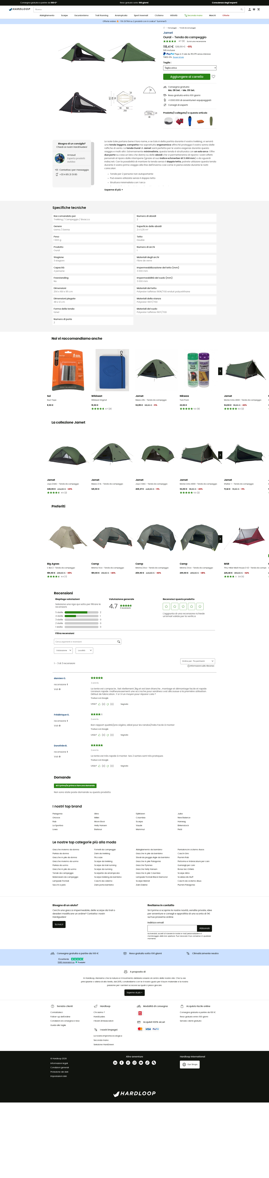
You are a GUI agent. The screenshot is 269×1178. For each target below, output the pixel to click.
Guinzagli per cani (186, 865)
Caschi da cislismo (103, 881)
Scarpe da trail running (105, 865)
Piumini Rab (183, 857)
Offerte (225, 16)
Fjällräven (140, 814)
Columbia (140, 818)
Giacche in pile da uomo (64, 869)
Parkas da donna (61, 854)
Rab (54, 822)
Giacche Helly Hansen (146, 869)
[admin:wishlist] (213, 77)
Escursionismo (82, 16)
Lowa (55, 829)
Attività (173, 16)
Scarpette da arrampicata (107, 873)
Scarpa (139, 822)
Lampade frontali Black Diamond (151, 877)
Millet (96, 818)
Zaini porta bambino (104, 885)
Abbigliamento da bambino (149, 850)
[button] (82, 51)
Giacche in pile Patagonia (148, 861)
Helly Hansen (100, 826)
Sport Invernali (141, 16)
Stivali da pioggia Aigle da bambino (153, 857)
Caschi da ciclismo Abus (189, 881)
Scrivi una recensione (196, 41)
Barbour (98, 829)
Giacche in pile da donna (65, 857)
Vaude (139, 826)
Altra (96, 814)
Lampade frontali (61, 881)
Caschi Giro (183, 854)
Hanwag (182, 822)
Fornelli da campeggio (105, 850)
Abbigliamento (47, 16)
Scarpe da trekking (103, 861)
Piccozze (98, 857)
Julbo (180, 814)
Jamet (168, 32)
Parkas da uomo (60, 865)
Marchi (212, 16)
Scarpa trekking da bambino (108, 877)
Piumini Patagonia (186, 885)
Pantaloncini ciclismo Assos (191, 850)
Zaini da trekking (102, 854)
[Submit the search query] (241, 10)
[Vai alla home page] (165, 28)
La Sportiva (58, 826)
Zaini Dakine (142, 885)
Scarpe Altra (183, 873)
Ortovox (56, 818)
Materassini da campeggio (65, 877)
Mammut (140, 829)
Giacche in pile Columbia (148, 873)
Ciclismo (159, 16)
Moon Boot (99, 822)
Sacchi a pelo (59, 885)
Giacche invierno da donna (66, 850)
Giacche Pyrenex (144, 865)
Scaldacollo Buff (185, 877)
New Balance (184, 818)
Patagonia (57, 814)
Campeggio (172, 28)
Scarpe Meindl (143, 881)
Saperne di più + (113, 190)
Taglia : (167, 62)
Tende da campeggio (187, 28)
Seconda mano (194, 16)
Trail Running (101, 16)
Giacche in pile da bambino (149, 854)
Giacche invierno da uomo (65, 861)
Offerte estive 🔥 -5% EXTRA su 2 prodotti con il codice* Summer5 (134, 21)
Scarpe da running (103, 869)
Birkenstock (183, 826)
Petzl (180, 829)
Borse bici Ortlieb (186, 869)
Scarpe (64, 16)
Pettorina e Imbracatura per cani (193, 861)
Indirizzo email (156, 923)
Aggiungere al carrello (186, 76)
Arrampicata (121, 16)
